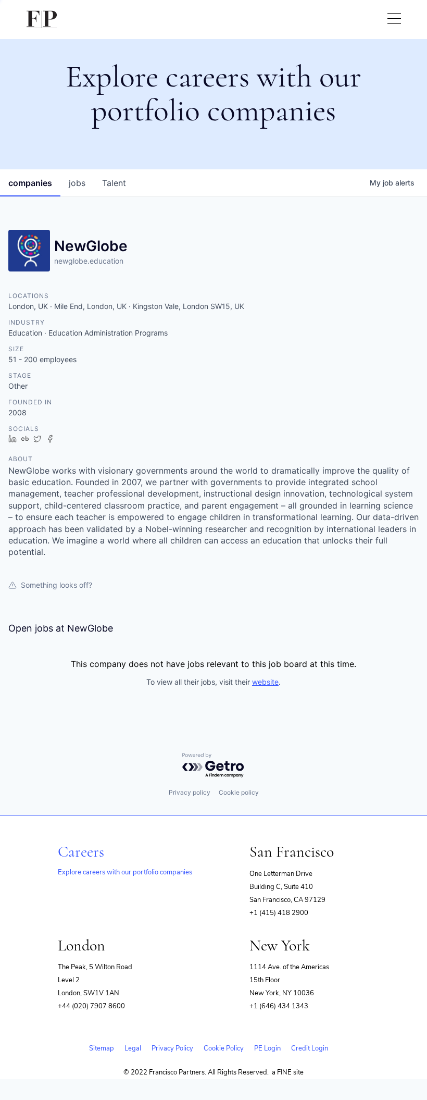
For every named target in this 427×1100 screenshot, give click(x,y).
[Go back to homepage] (41, 19)
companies (30, 183)
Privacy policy (189, 792)
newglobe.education (88, 260)
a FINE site (288, 1072)
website (265, 681)
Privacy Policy (172, 1048)
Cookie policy (239, 792)
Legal (132, 1048)
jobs (77, 183)
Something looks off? (56, 584)
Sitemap (101, 1048)
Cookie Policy (224, 1048)
